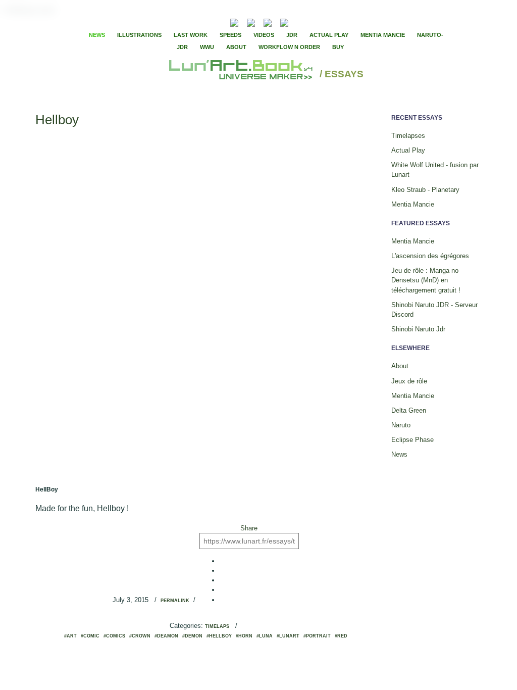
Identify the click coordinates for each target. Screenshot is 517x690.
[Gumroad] (234, 21)
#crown (139, 635)
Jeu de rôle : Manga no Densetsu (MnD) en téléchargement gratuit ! (425, 280)
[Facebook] (311, 21)
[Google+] (328, 21)
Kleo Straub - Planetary (425, 189)
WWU (207, 47)
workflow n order (289, 47)
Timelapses (408, 135)
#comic (90, 635)
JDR (291, 35)
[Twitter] (319, 21)
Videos (263, 35)
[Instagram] (284, 21)
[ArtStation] (267, 21)
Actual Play (328, 35)
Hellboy (57, 120)
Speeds (230, 35)
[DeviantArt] (250, 21)
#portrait (317, 635)
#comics (114, 635)
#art (70, 635)
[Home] (242, 74)
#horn (244, 635)
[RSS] (219, 21)
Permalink (175, 600)
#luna (264, 635)
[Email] (207, 21)
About (236, 47)
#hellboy (219, 635)
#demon (192, 635)
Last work (191, 35)
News (97, 35)
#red (341, 635)
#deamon (166, 635)
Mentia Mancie (382, 35)
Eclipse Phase (412, 439)
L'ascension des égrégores (430, 256)
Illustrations (139, 35)
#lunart (288, 635)
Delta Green (408, 410)
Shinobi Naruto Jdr (418, 329)
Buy (338, 47)
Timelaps (217, 626)
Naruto (400, 425)
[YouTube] (299, 21)
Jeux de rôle (409, 381)
